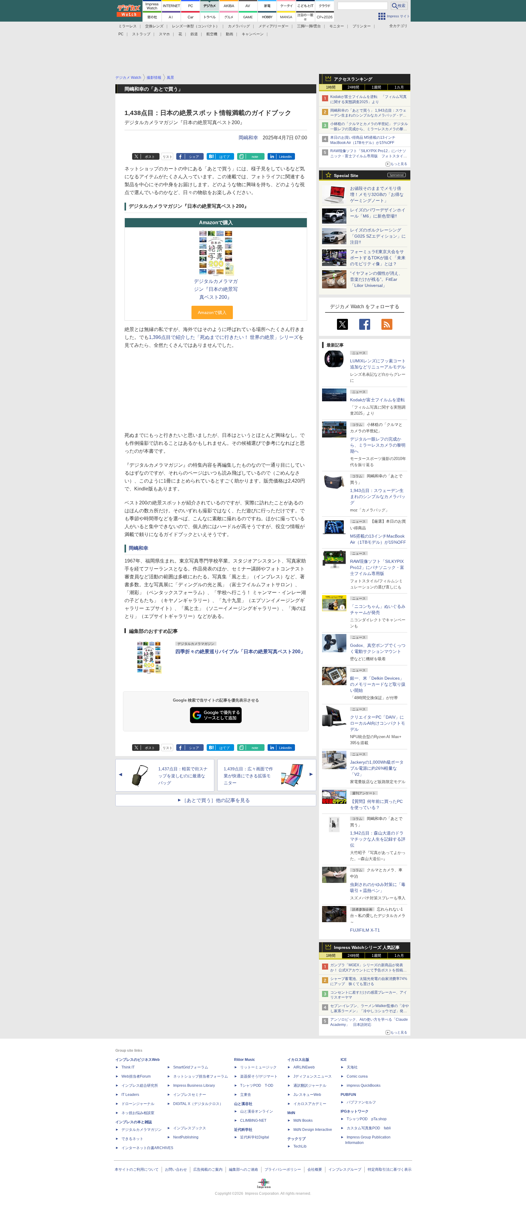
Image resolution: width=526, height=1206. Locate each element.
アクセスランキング (353, 79)
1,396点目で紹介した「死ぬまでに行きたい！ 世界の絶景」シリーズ (224, 337)
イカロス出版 (298, 1060)
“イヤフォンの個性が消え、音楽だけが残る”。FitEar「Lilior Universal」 (376, 279)
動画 (229, 34)
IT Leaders (130, 1095)
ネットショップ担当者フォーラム (200, 1076)
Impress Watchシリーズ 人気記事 (367, 947)
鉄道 (194, 34)
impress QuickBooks (363, 1085)
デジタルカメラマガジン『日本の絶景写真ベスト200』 (216, 289)
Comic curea (357, 1076)
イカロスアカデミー (309, 1104)
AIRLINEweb (304, 1067)
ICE (344, 1060)
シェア (194, 157)
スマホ (164, 34)
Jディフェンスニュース (312, 1076)
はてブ (224, 157)
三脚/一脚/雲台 (309, 26)
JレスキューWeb (307, 1095)
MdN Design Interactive (312, 1130)
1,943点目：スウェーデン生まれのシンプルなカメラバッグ (377, 496)
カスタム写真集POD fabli (369, 1128)
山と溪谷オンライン (256, 1111)
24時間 (353, 87)
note (255, 157)
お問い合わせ (176, 1169)
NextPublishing (185, 1137)
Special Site (346, 175)
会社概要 (314, 1169)
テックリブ (296, 1139)
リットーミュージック (258, 1067)
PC (121, 34)
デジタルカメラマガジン (141, 1130)
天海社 (352, 1067)
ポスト (150, 157)
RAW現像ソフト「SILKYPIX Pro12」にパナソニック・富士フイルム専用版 (377, 567)
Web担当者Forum (136, 1076)
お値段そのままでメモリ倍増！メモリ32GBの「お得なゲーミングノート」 (377, 194)
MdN (291, 1113)
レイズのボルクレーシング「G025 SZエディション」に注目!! (378, 236)
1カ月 (399, 87)
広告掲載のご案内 (208, 1169)
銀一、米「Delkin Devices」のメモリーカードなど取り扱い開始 (377, 684)
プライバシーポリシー (283, 1169)
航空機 (211, 34)
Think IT (128, 1067)
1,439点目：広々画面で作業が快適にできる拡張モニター (248, 775)
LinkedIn (285, 157)
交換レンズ (154, 26)
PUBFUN (348, 1095)
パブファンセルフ (361, 1102)
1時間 (330, 87)
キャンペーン (253, 34)
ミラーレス (127, 26)
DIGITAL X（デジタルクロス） (198, 1104)
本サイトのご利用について (137, 1169)
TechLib (300, 1146)
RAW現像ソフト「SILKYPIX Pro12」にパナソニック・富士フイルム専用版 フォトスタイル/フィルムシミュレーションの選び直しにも (369, 156)
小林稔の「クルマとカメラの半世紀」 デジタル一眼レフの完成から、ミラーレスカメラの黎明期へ (369, 129)
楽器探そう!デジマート (259, 1076)
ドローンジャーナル (137, 1104)
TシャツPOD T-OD (256, 1085)
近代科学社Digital (254, 1137)
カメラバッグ (239, 26)
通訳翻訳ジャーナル (309, 1085)
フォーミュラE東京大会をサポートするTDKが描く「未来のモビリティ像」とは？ (377, 257)
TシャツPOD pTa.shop (367, 1119)
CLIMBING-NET (253, 1120)
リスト (168, 157)
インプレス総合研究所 (139, 1085)
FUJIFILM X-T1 (365, 930)
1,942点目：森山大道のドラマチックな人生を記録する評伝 (377, 839)
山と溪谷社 (243, 1104)
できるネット (132, 1139)
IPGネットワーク (355, 1111)
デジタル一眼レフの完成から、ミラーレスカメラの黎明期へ (377, 445)
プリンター (361, 26)
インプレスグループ (344, 1169)
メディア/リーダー (273, 26)
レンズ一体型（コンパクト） (195, 26)
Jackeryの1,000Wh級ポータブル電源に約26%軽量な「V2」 (377, 768)
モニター (336, 26)
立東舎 (245, 1095)
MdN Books (303, 1120)
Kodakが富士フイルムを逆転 (377, 399)
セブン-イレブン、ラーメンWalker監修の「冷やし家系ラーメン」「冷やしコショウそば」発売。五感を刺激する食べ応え (369, 1011)
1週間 (376, 87)
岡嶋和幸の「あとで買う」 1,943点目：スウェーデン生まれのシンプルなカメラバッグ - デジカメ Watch (368, 115)
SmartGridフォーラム (190, 1067)
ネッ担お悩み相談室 (137, 1113)
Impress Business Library (194, 1085)
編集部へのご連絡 (243, 1169)
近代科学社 (243, 1130)
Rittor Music (244, 1060)
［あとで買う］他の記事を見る (216, 800)
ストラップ (141, 34)
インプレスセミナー (189, 1095)
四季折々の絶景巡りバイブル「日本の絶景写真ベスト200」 (240, 651)
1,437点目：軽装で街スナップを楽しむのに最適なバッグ (183, 775)
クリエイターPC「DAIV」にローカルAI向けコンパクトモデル (377, 723)
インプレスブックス (189, 1128)
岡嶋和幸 (248, 137)
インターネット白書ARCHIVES (147, 1148)
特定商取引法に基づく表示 (390, 1169)
